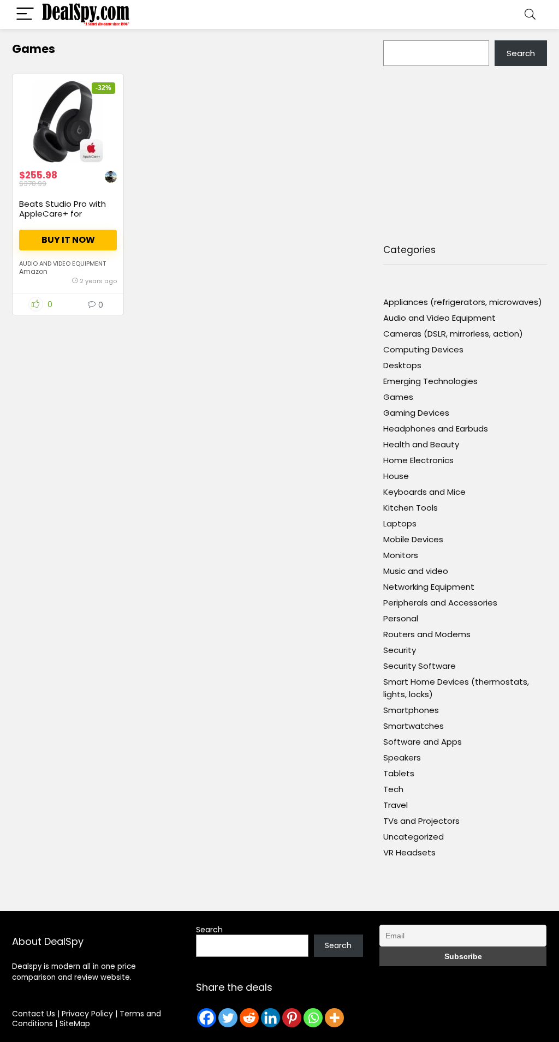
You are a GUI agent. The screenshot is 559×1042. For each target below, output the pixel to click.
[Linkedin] (270, 1017)
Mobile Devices (413, 539)
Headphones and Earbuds (435, 428)
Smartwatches (413, 726)
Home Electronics (418, 460)
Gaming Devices (416, 412)
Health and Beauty (421, 444)
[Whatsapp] (313, 1017)
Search (521, 53)
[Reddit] (249, 1017)
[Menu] (25, 14)
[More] (334, 1017)
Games (398, 397)
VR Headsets (409, 852)
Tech (393, 789)
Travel (395, 805)
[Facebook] (206, 1017)
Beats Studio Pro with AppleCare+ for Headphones (62, 213)
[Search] (530, 14)
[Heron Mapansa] (111, 178)
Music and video (415, 571)
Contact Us (33, 1013)
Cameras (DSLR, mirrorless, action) (453, 333)
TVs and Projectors (421, 821)
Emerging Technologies (430, 381)
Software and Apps (422, 741)
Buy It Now (68, 239)
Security (399, 650)
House (396, 476)
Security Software (419, 666)
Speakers (402, 757)
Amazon (33, 271)
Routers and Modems (427, 634)
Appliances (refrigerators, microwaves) (462, 302)
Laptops (400, 523)
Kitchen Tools (410, 507)
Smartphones (411, 710)
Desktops (402, 365)
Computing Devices (423, 349)
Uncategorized (413, 836)
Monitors (400, 555)
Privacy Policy (88, 1013)
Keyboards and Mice (424, 492)
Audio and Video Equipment (62, 263)
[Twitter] (227, 1017)
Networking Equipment (428, 586)
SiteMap (75, 1023)
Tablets (398, 773)
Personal (400, 618)
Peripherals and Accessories (440, 602)
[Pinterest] (291, 1017)
